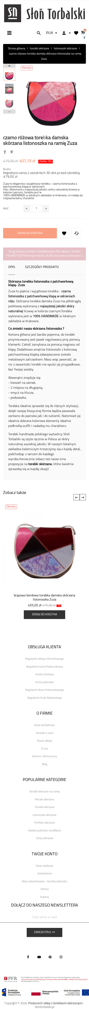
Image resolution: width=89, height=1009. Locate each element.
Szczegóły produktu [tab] (42, 267)
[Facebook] (28, 957)
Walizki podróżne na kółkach (44, 830)
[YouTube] (39, 957)
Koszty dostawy (44, 674)
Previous (9, 112)
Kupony (44, 897)
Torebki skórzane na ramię (44, 791)
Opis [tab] (11, 267)
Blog (44, 764)
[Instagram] (61, 957)
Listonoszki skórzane (44, 815)
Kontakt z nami (44, 733)
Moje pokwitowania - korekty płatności (44, 881)
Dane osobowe (44, 866)
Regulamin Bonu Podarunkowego (44, 690)
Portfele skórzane (44, 822)
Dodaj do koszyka (30, 233)
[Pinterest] (11, 152)
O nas (44, 748)
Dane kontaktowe (44, 725)
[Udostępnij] (4, 152)
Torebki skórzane (44, 807)
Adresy (45, 889)
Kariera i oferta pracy (44, 756)
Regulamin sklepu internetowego (44, 659)
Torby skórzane (44, 838)
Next (9, 66)
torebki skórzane (40, 464)
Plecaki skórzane (44, 799)
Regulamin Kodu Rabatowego (44, 698)
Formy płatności (44, 682)
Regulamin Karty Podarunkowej (44, 666)
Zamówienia (44, 873)
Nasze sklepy (44, 741)
